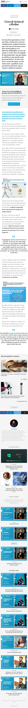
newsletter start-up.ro (9, 499)
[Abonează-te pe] (13, 32)
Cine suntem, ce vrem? (6, 700)
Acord (13, 700)
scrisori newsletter (9, 501)
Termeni (16, 700)
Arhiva (24, 700)
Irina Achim (15, 29)
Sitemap (20, 700)
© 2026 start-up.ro (14, 706)
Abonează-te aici (14, 104)
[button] (22, 1)
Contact (13, 702)
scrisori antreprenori (19, 499)
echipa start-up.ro (18, 501)
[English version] (20, 1)
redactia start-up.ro (14, 503)
